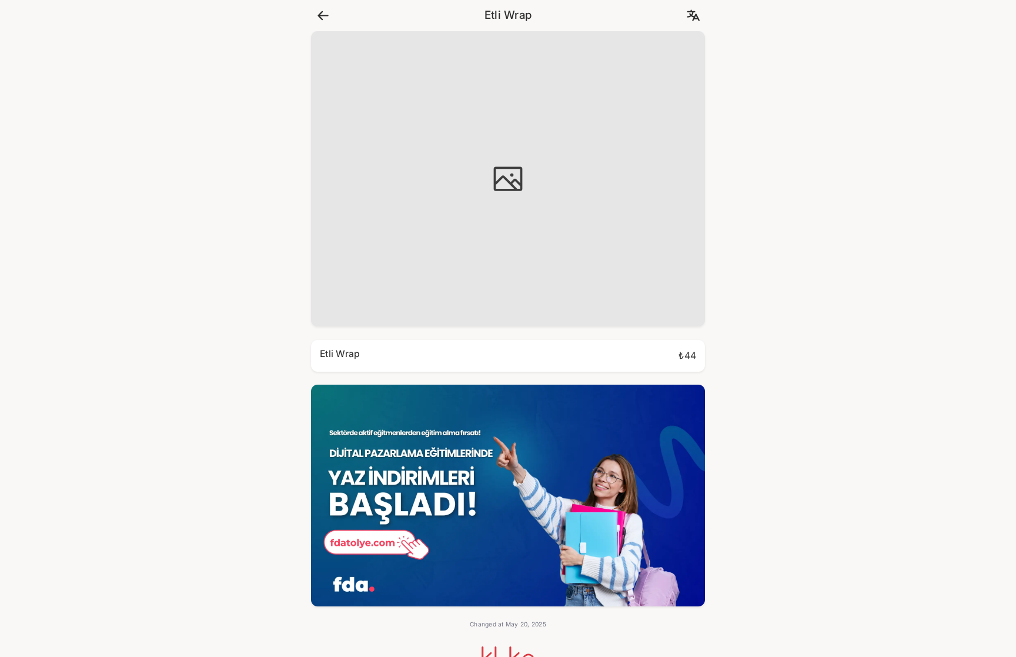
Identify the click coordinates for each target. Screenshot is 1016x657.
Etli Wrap (508, 15)
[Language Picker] (693, 16)
